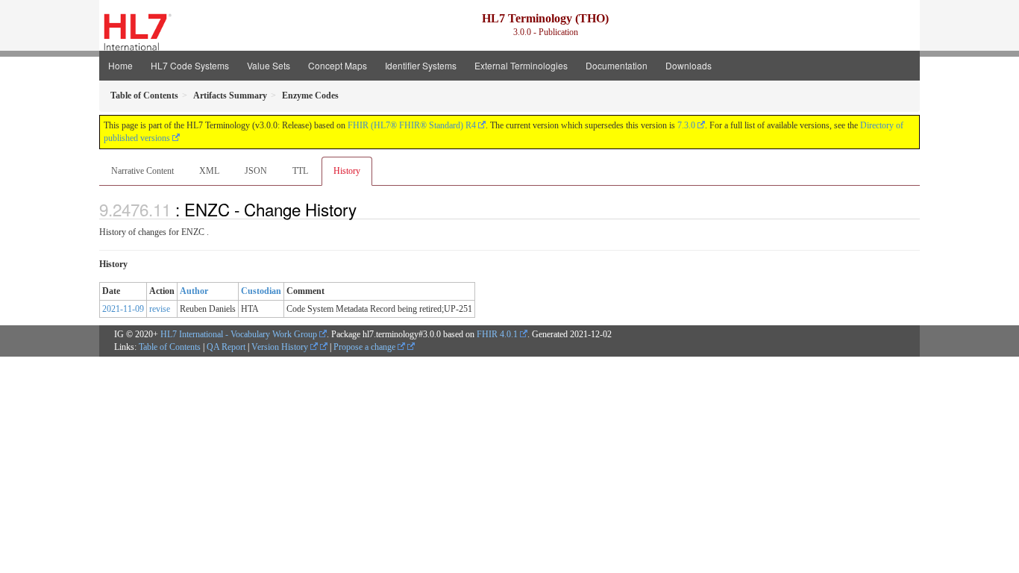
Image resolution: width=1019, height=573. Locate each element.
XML (209, 171)
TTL (300, 171)
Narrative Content (142, 171)
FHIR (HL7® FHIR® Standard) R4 (412, 125)
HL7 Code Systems (190, 65)
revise (159, 309)
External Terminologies (521, 65)
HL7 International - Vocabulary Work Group (238, 334)
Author (194, 291)
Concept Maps (337, 65)
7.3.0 (686, 125)
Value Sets (268, 65)
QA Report (226, 347)
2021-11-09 (123, 309)
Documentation (617, 65)
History (346, 171)
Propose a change (365, 347)
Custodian (261, 291)
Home (120, 65)
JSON (256, 171)
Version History (280, 347)
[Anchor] (365, 209)
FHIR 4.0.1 (497, 334)
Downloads (688, 65)
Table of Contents (170, 347)
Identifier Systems (421, 65)
